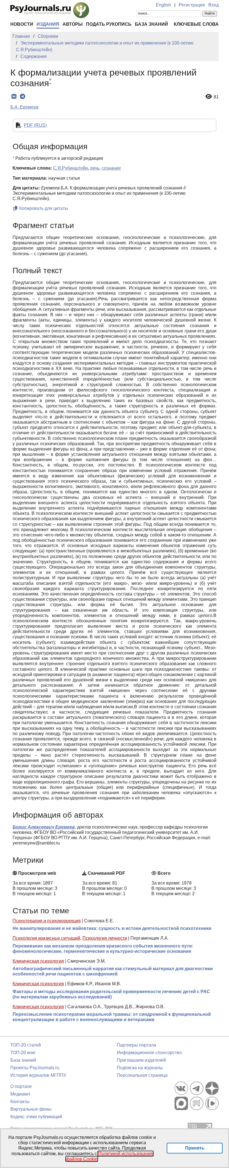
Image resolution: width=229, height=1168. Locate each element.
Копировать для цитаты (43, 208)
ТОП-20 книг (23, 1052)
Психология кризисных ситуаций (46, 938)
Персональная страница (142, 1075)
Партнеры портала (136, 1045)
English (163, 5)
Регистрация (192, 5)
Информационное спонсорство (149, 1052)
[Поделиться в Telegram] (22, 96)
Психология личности (104, 938)
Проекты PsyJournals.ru (34, 1067)
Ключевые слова (196, 24)
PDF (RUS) (35, 125)
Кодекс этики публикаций (36, 1116)
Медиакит (20, 1094)
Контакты (20, 1101)
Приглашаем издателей (141, 1060)
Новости (21, 24)
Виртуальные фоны (30, 1109)
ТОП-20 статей (25, 1045)
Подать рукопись (109, 24)
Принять (194, 1148)
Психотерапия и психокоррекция (47, 920)
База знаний (151, 24)
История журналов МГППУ (38, 1075)
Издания (48, 24)
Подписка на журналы (140, 1067)
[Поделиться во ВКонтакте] (13, 96)
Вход (213, 5)
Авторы (73, 24)
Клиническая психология (38, 961)
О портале (21, 1086)
